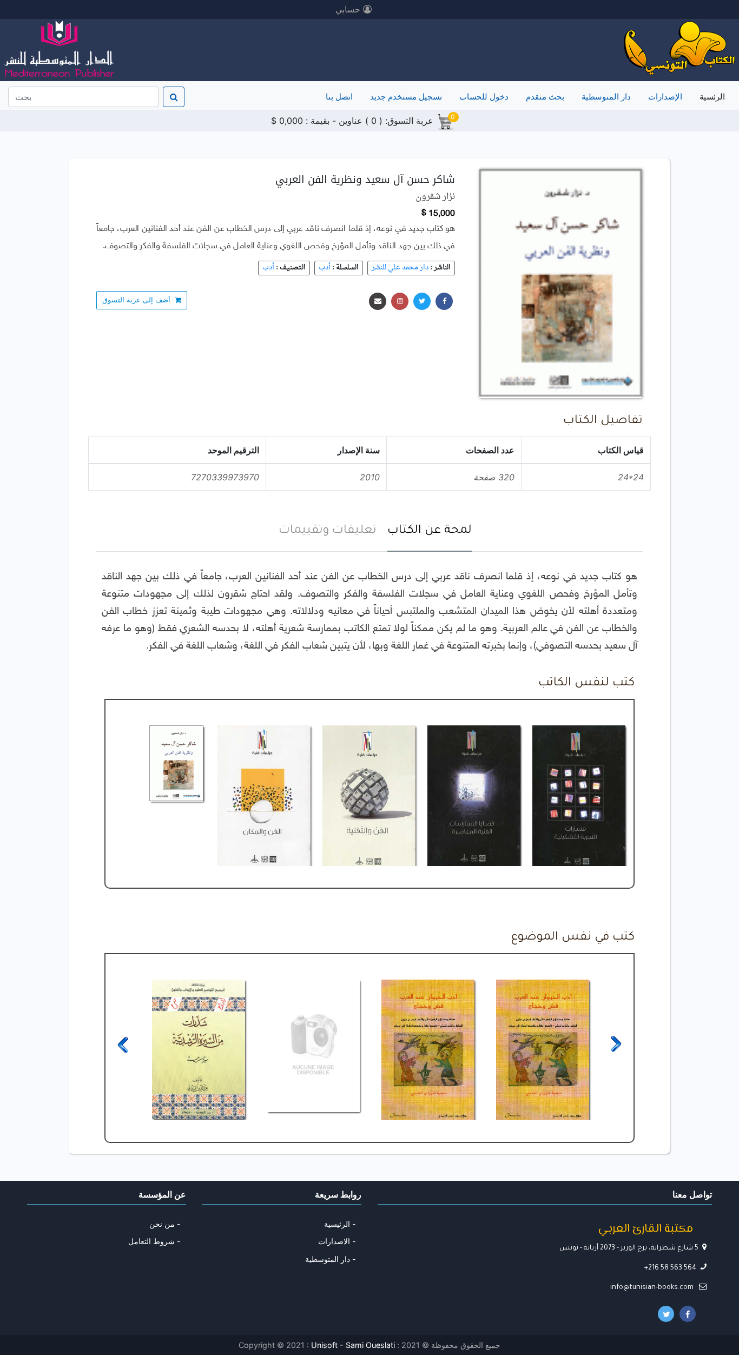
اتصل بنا (339, 96)
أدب (325, 267)
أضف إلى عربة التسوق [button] (138, 300)
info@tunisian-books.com (652, 1288)
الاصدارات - (337, 1241)
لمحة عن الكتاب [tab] (429, 531)
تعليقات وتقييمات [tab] (328, 531)
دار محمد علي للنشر (400, 267)
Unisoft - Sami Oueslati (354, 1345)
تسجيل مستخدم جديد (406, 96)
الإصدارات (665, 96)
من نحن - (165, 1223)
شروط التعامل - (154, 1241)
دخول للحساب (484, 96)
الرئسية (710, 96)
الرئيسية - (340, 1223)
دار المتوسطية (606, 96)
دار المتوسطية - (330, 1259)
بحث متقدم (545, 96)
